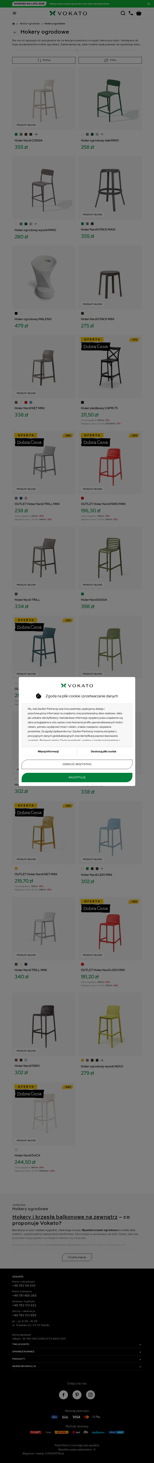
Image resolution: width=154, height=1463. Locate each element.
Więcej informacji (48, 751)
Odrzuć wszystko (77, 764)
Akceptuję (77, 777)
